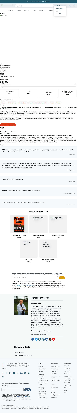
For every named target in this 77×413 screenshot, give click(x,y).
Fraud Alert (67, 387)
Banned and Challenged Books (43, 379)
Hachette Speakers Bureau (56, 381)
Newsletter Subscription (41, 375)
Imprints (41, 10)
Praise (1, 145)
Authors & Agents (55, 366)
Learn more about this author (39, 334)
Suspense (13, 132)
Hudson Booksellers (42, 103)
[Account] (69, 6)
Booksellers (54, 397)
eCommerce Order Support (55, 376)
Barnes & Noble (12, 103)
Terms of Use (67, 368)
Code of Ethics (67, 376)
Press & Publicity (42, 397)
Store (34, 10)
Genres (11, 10)
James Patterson (6, 65)
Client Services (55, 369)
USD (60, 10)
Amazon (3, 103)
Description (3, 105)
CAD (60, 13)
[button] (38, 64)
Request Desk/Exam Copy (7, 125)
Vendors (53, 392)
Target (51, 103)
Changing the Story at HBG (43, 383)
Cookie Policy (67, 373)
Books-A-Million (22, 103)
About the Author (5, 133)
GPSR (65, 392)
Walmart (58, 103)
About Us (50, 10)
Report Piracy (67, 385)
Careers (53, 384)
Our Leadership (42, 369)
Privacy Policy (67, 371)
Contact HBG (54, 387)
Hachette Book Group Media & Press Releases (42, 392)
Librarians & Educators (54, 372)
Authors (18, 10)
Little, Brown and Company (7, 76)
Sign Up (62, 277)
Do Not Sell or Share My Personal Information (69, 380)
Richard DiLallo (22, 346)
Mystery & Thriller (5, 129)
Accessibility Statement (41, 388)
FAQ (52, 389)
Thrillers (7, 132)
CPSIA (65, 390)
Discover (26, 10)
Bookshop (32, 103)
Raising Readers (55, 395)
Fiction (2, 132)
